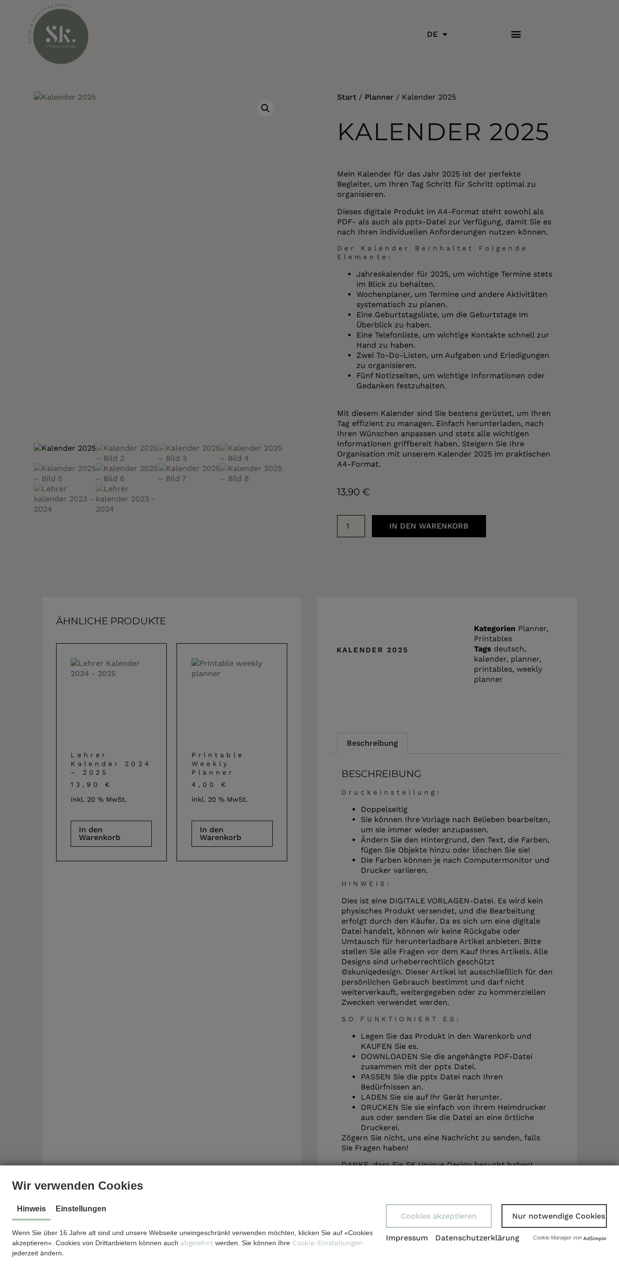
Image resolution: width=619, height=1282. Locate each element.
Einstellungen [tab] (81, 1209)
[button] (439, 1216)
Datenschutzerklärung (477, 1237)
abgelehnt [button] (196, 1243)
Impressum (407, 1237)
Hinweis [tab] (31, 1209)
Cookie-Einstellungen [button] (327, 1243)
